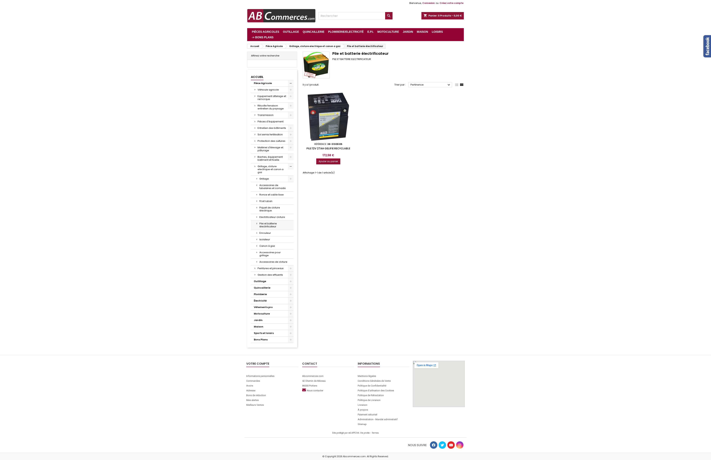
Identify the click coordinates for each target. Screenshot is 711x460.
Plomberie (260, 294)
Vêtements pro (263, 307)
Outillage (260, 281)
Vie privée (365, 432)
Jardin (258, 320)
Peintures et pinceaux (270, 268)
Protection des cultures (271, 141)
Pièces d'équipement (270, 121)
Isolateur (264, 239)
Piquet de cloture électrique (269, 209)
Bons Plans (261, 339)
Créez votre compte (451, 3)
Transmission (265, 115)
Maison (258, 326)
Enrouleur (265, 233)
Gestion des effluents (270, 275)
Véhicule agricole (268, 89)
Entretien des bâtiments (272, 128)
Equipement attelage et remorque (272, 97)
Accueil (257, 77)
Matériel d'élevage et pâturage (270, 149)
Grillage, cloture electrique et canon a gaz (270, 169)
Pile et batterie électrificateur (268, 225)
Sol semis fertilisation (270, 134)
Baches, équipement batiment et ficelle (270, 158)
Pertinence (430, 85)
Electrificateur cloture (272, 217)
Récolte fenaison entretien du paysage (271, 107)
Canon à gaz (267, 246)
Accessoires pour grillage (270, 254)
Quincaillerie (262, 288)
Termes (375, 432)
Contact (309, 364)
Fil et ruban (265, 201)
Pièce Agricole (263, 83)
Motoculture (262, 313)
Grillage (264, 178)
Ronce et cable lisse (271, 194)
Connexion (428, 3)
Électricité (260, 300)
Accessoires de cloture (273, 262)
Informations (369, 364)
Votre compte (257, 364)
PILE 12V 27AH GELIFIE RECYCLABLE (328, 148)
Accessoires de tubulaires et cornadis (272, 186)
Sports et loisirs (264, 333)
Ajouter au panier (328, 161)
